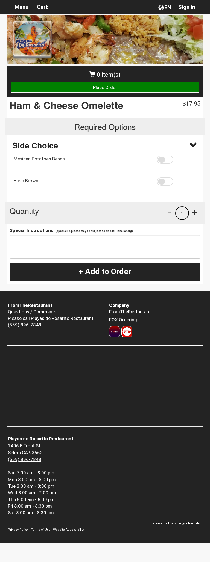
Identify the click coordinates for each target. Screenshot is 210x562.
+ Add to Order (105, 271)
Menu (21, 7)
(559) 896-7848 (24, 325)
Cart (42, 7)
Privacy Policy (18, 529)
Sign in (186, 7)
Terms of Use (41, 529)
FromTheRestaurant (130, 311)
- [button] (169, 212)
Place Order (105, 87)
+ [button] (194, 212)
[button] (176, 160)
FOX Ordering (123, 319)
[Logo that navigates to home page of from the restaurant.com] (114, 331)
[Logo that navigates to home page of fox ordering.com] (126, 331)
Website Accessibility (68, 529)
